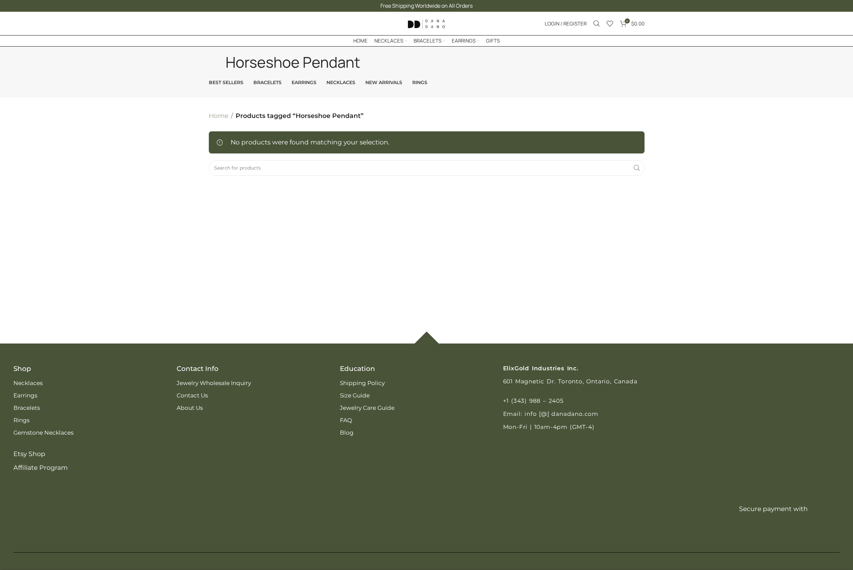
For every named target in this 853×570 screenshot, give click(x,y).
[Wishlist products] (610, 23)
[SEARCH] (637, 168)
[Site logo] (427, 23)
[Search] (596, 23)
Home (218, 116)
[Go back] (217, 62)
